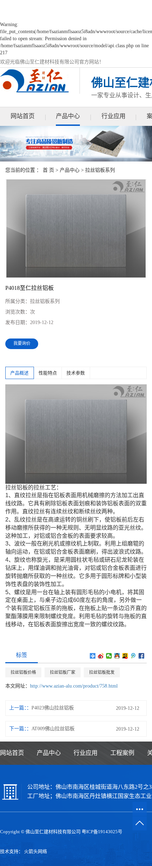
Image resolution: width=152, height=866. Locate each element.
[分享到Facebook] (142, 656)
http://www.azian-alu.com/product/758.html (74, 686)
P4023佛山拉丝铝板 (52, 708)
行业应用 (113, 116)
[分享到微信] (109, 656)
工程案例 (122, 753)
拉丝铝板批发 (102, 672)
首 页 (48, 170)
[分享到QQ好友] (117, 656)
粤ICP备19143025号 (102, 831)
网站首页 (23, 116)
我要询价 (21, 343)
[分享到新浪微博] (101, 656)
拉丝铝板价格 (23, 672)
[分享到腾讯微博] (133, 656)
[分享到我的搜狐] (125, 656)
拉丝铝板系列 (100, 170)
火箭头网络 (35, 851)
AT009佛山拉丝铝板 (53, 728)
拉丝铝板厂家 (62, 672)
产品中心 (68, 116)
